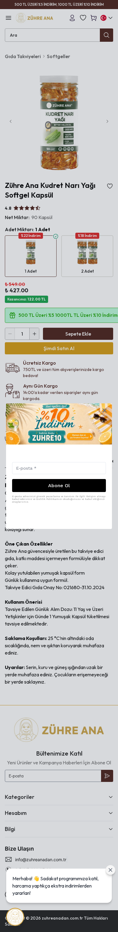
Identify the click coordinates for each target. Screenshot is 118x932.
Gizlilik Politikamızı (49, 499)
